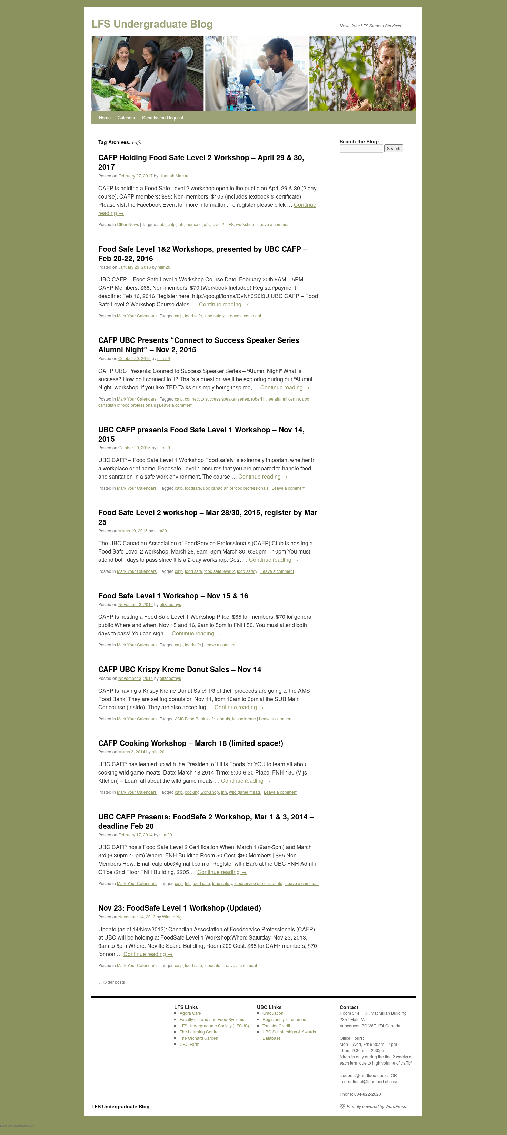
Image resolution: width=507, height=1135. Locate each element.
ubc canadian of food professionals (236, 488)
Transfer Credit (276, 1025)
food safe (193, 315)
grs (207, 224)
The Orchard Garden (199, 1038)
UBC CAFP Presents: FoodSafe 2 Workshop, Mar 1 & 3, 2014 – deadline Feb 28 (206, 821)
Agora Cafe (190, 1013)
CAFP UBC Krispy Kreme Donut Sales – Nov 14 (179, 669)
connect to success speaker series (217, 399)
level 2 (218, 224)
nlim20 (164, 267)
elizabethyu (170, 604)
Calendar (126, 117)
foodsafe (194, 224)
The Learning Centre (199, 1032)
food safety (214, 315)
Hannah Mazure (174, 176)
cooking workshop (202, 792)
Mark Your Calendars (137, 315)
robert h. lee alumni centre (275, 399)
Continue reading (223, 304)
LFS (230, 224)
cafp (172, 224)
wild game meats (245, 792)
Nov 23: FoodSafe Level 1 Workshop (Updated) (179, 907)
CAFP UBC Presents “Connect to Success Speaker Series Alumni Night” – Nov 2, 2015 (198, 344)
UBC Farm (189, 1044)
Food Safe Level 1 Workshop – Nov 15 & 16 (173, 595)
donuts (223, 718)
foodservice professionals (258, 883)
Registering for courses (284, 1019)
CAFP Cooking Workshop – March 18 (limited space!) (190, 743)
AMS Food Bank (190, 718)
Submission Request (162, 117)
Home (105, 117)
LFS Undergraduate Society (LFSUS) (214, 1025)
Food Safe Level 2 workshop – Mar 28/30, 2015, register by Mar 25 (207, 517)
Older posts (111, 982)
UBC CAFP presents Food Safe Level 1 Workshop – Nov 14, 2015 (201, 434)
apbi (161, 224)
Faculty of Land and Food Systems (212, 1019)
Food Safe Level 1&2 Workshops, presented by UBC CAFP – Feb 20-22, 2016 (202, 253)
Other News (128, 224)
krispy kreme (244, 718)
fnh (180, 224)
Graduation (273, 1013)
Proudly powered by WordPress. (377, 1106)
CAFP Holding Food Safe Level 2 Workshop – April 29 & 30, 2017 (201, 162)
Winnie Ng (172, 917)
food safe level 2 (219, 571)
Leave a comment (274, 224)
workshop (245, 224)
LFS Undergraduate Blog (152, 23)
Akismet (39, 1125)
